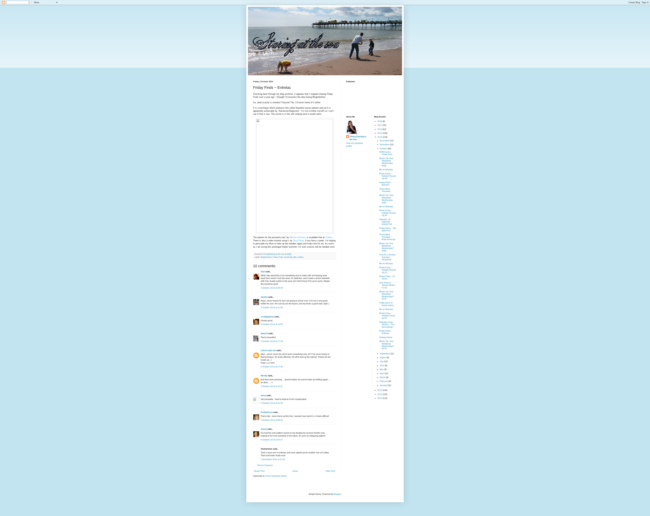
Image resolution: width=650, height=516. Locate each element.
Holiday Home (385, 337)
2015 (380, 133)
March (383, 377)
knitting (300, 257)
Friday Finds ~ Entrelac (385, 332)
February (384, 381)
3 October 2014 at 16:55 (272, 324)
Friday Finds (278, 257)
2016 (380, 129)
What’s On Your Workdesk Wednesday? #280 (386, 247)
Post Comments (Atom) (276, 476)
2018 (380, 121)
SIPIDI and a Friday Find (385, 153)
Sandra (264, 297)
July (382, 361)
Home (295, 471)
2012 (380, 394)
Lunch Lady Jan (268, 350)
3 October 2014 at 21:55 (272, 403)
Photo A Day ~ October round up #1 (387, 315)
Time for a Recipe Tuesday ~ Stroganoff (387, 257)
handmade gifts (290, 257)
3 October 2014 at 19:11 (272, 386)
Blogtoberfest (266, 257)
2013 (380, 390)
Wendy (264, 376)
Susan (264, 429)
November (385, 144)
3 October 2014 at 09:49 (272, 288)
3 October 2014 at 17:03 (272, 341)
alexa (263, 395)
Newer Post (259, 471)
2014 (380, 137)
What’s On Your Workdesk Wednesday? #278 (386, 345)
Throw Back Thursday (384, 190)
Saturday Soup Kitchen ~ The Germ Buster (386, 324)
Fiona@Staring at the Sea (358, 138)
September (385, 353)
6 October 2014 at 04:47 (272, 440)
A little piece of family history (386, 304)
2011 (380, 398)
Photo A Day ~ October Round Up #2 (387, 270)
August (383, 357)
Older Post (330, 471)
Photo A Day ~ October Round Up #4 (387, 176)
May (382, 369)
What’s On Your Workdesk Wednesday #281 (386, 199)
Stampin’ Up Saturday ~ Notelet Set (385, 222)
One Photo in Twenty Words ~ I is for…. (387, 285)
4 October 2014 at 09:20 (272, 420)
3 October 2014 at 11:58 (272, 307)
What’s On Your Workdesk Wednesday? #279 (386, 295)
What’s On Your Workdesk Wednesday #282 (386, 162)
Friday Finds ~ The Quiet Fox (387, 229)
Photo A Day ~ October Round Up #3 (387, 213)
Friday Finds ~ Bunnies (385, 183)
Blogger (337, 494)
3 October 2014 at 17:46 (272, 367)
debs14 (264, 333)
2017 (380, 125)
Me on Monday (386, 169)
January (384, 385)
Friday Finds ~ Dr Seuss (387, 277)
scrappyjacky (267, 317)
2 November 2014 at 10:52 (273, 459)
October (383, 148)
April (382, 373)
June (382, 365)
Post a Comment (265, 465)
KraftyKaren (267, 412)
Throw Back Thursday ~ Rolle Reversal (387, 237)
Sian (263, 271)
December (385, 140)
